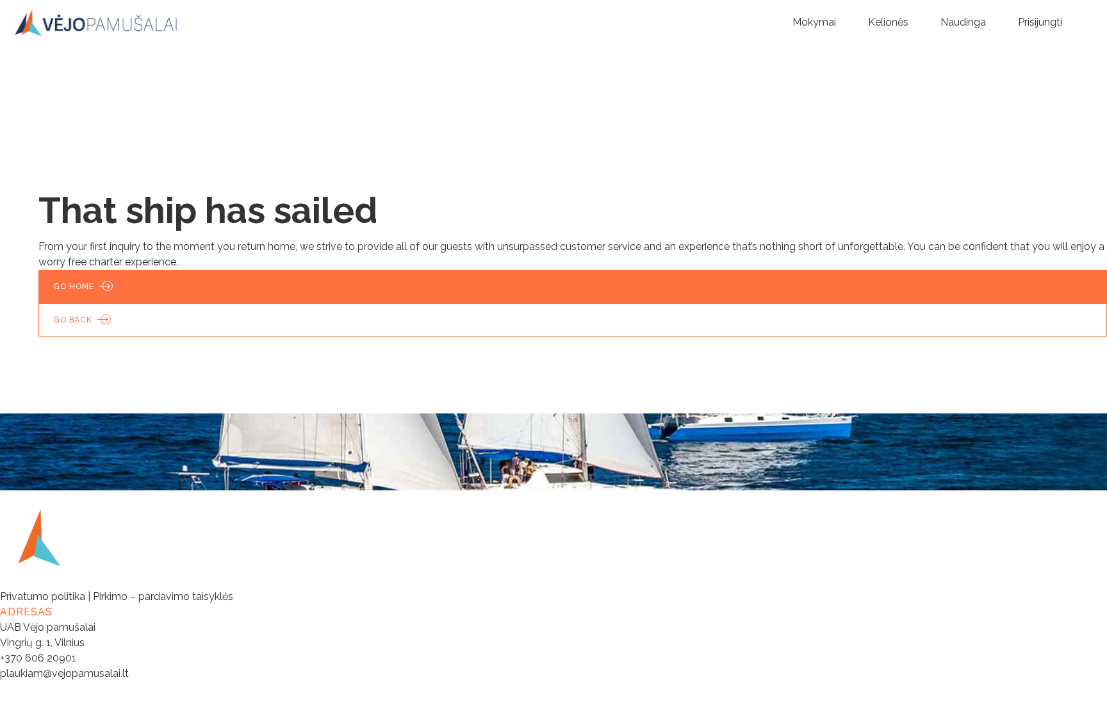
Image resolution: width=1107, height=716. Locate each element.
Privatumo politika (42, 596)
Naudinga (963, 22)
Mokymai (814, 22)
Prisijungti (1040, 22)
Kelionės (888, 22)
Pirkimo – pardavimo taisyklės (163, 596)
